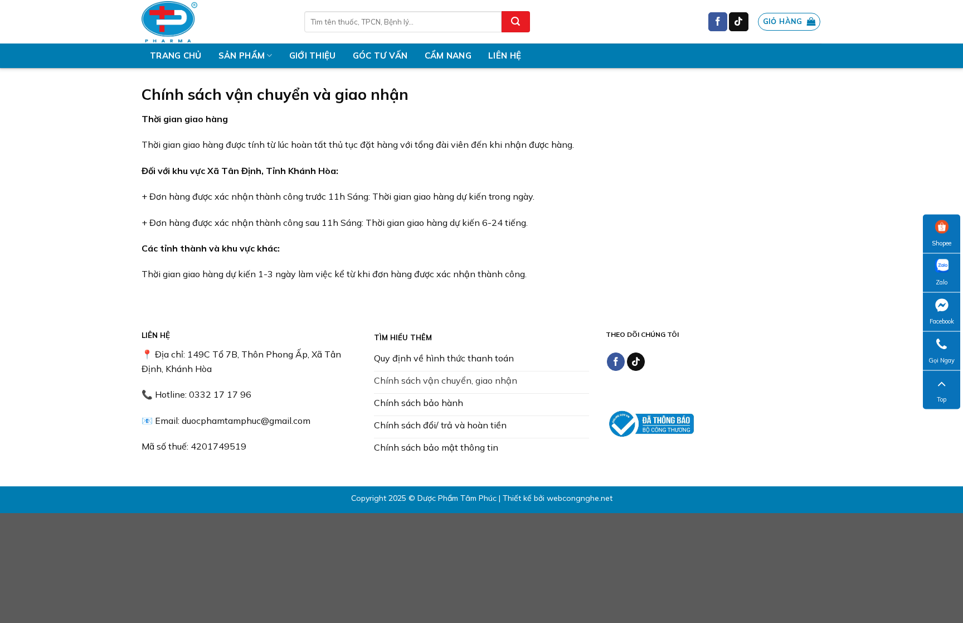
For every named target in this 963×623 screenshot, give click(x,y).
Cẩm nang (448, 55)
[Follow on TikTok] (738, 21)
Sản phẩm (241, 55)
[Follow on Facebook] (717, 21)
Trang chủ (176, 55)
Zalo (941, 282)
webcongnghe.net (579, 498)
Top (941, 399)
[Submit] (515, 21)
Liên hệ (504, 55)
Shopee (941, 243)
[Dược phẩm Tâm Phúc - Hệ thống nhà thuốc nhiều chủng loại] (215, 22)
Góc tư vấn (380, 55)
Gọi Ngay (941, 360)
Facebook (942, 321)
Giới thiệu (312, 55)
